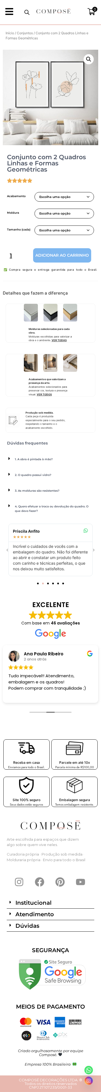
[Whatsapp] (88, 1070)
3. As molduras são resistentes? (37, 491)
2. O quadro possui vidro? (33, 475)
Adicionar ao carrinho (62, 255)
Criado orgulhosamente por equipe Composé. (50, 1052)
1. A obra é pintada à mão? (34, 459)
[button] (89, 59)
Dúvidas (27, 925)
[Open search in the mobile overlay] (27, 12)
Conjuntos (25, 33)
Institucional (33, 902)
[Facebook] (39, 882)
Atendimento (34, 914)
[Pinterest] (60, 882)
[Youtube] (80, 882)
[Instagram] (19, 882)
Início (10, 33)
